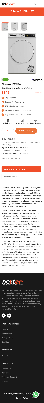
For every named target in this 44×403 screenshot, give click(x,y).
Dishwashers (7, 334)
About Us (5, 355)
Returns (5, 381)
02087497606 (10, 147)
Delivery (5, 373)
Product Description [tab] (14, 169)
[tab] (5, 26)
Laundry (5, 329)
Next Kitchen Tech (32, 394)
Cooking (5, 342)
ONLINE (11, 139)
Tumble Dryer (25, 153)
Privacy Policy (22, 398)
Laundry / (16, 153)
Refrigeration (7, 338)
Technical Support (9, 377)
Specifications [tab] (11, 177)
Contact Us (6, 369)
